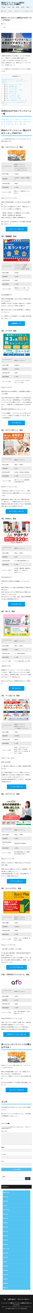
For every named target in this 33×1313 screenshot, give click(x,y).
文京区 (22, 7)
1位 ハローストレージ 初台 (13, 84)
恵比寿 (3, 119)
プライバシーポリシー (23, 1299)
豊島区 (6, 1283)
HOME (4, 11)
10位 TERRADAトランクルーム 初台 (15, 100)
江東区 (6, 1253)
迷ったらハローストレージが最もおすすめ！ (14, 102)
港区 (13, 7)
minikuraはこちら (17, 604)
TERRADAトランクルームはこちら (16, 1034)
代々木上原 (24, 119)
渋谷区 (10, 11)
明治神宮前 (9, 121)
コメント (4, 1131)
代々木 (12, 119)
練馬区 (6, 1270)
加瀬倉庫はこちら (16, 323)
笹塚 (21, 124)
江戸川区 (7, 1248)
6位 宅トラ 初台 (10, 93)
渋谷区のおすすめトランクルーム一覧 (12, 79)
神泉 (24, 124)
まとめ (4, 104)
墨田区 (6, 1222)
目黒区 (6, 1266)
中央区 (8, 7)
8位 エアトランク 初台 (12, 97)
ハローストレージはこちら (16, 229)
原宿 (7, 119)
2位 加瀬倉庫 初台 (10, 86)
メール (3, 1154)
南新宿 (25, 121)
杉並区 (6, 1240)
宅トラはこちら (16, 688)
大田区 (6, 1227)
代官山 (20, 121)
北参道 (15, 121)
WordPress (24, 1308)
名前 (3, 1147)
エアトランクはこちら (16, 881)
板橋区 (6, 1244)
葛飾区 (6, 1279)
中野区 (6, 1201)
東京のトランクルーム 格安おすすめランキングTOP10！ (13, 3)
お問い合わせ (11, 1299)
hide (19, 76)
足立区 (6, 1287)
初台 (12, 124)
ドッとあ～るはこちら (16, 786)
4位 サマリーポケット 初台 (13, 90)
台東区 (27, 7)
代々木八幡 (7, 124)
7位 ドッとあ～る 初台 (12, 95)
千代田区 (3, 7)
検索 (4, 1176)
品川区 (6, 1218)
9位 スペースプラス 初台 (12, 98)
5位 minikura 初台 (10, 91)
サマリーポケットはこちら (16, 511)
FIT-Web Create (10, 1308)
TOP (4, 1299)
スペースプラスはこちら (16, 967)
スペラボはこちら (16, 422)
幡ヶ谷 (17, 124)
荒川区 (6, 1274)
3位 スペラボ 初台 (10, 88)
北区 (6, 1205)
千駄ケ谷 (17, 119)
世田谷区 (7, 1192)
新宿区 (17, 7)
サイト (2, 1161)
